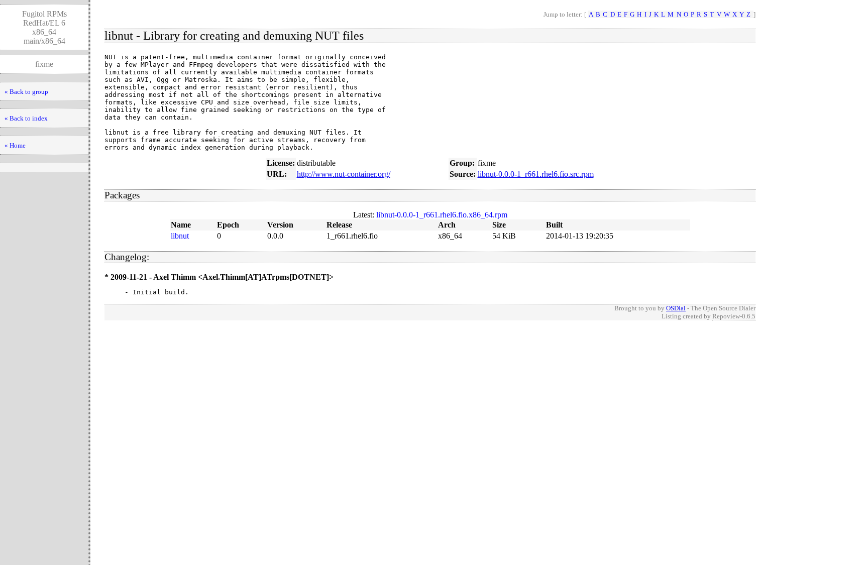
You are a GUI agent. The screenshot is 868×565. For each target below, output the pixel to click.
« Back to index (26, 118)
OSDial (676, 308)
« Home (15, 145)
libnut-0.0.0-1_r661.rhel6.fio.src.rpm (536, 174)
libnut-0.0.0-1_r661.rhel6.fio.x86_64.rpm (441, 214)
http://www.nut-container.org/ (343, 174)
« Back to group (26, 91)
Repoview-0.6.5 (733, 316)
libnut (180, 236)
